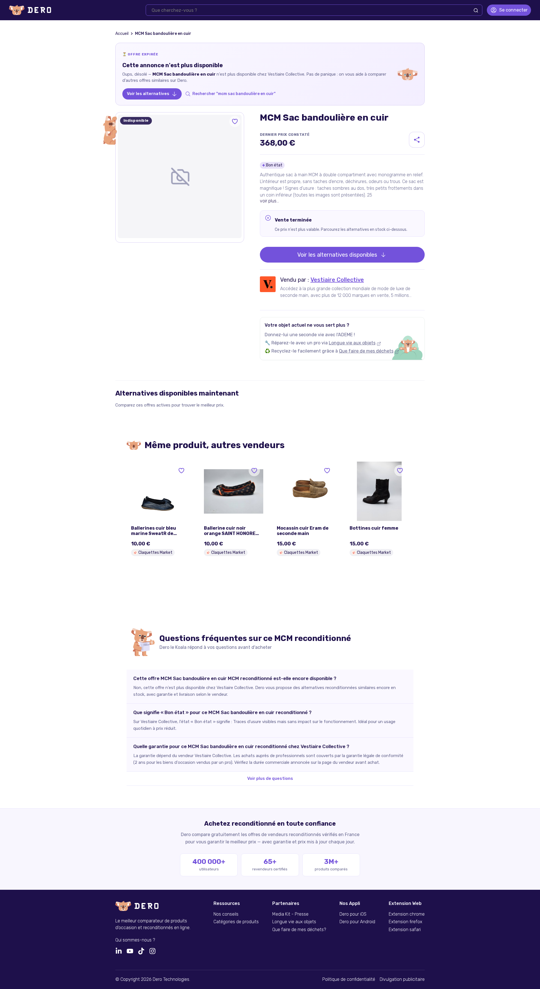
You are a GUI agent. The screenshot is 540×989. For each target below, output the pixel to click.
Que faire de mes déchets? (299, 929)
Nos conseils (225, 914)
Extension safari (405, 929)
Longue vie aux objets (352, 343)
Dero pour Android (357, 921)
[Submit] (476, 10)
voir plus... (269, 201)
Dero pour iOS (352, 914)
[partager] (417, 140)
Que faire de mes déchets (366, 351)
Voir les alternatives (148, 93)
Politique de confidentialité (348, 979)
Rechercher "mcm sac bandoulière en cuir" (234, 93)
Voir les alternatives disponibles (337, 254)
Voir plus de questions (270, 778)
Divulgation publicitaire (402, 979)
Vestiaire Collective (337, 279)
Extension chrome (407, 914)
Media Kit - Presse (290, 914)
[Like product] (234, 121)
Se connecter (513, 10)
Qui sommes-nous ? (135, 940)
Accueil (122, 33)
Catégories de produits (236, 921)
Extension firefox (405, 921)
